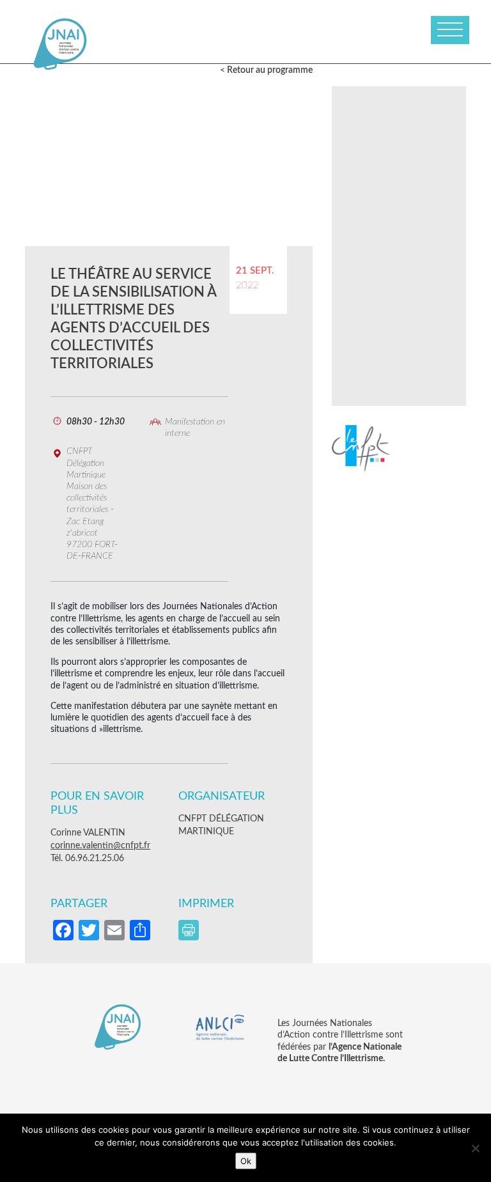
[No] (475, 1148)
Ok (245, 1161)
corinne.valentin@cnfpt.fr (100, 845)
